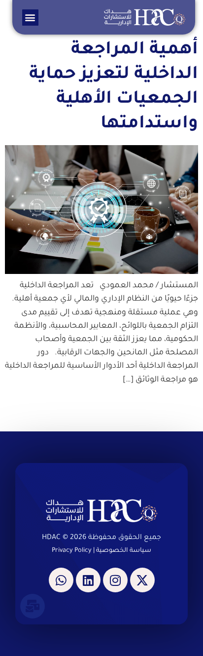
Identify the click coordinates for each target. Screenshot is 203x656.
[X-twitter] (142, 580)
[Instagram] (115, 580)
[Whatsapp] (61, 580)
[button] (30, 17)
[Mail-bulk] (32, 606)
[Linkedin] (88, 580)
